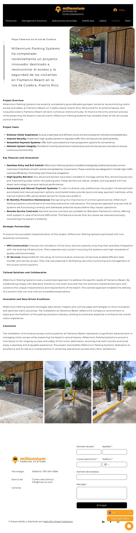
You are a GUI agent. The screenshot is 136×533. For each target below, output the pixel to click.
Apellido (107, 446)
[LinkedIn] (103, 521)
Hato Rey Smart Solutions (58, 521)
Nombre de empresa (88, 471)
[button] (34, 21)
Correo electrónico (87, 459)
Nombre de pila (85, 446)
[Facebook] (110, 521)
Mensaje (82, 484)
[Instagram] (118, 521)
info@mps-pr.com (42, 482)
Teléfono (107, 459)
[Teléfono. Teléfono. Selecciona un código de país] (106, 464)
